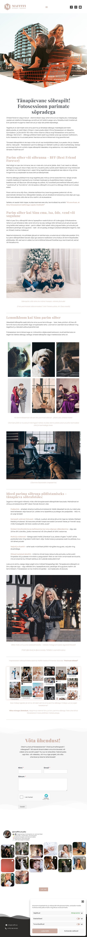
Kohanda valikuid (71, 931)
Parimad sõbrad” (71, 661)
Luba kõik (45, 931)
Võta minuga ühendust (18, 711)
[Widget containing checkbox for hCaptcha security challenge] (34, 797)
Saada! (22, 807)
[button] (83, 901)
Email (47, 768)
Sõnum (22, 777)
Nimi (21, 768)
